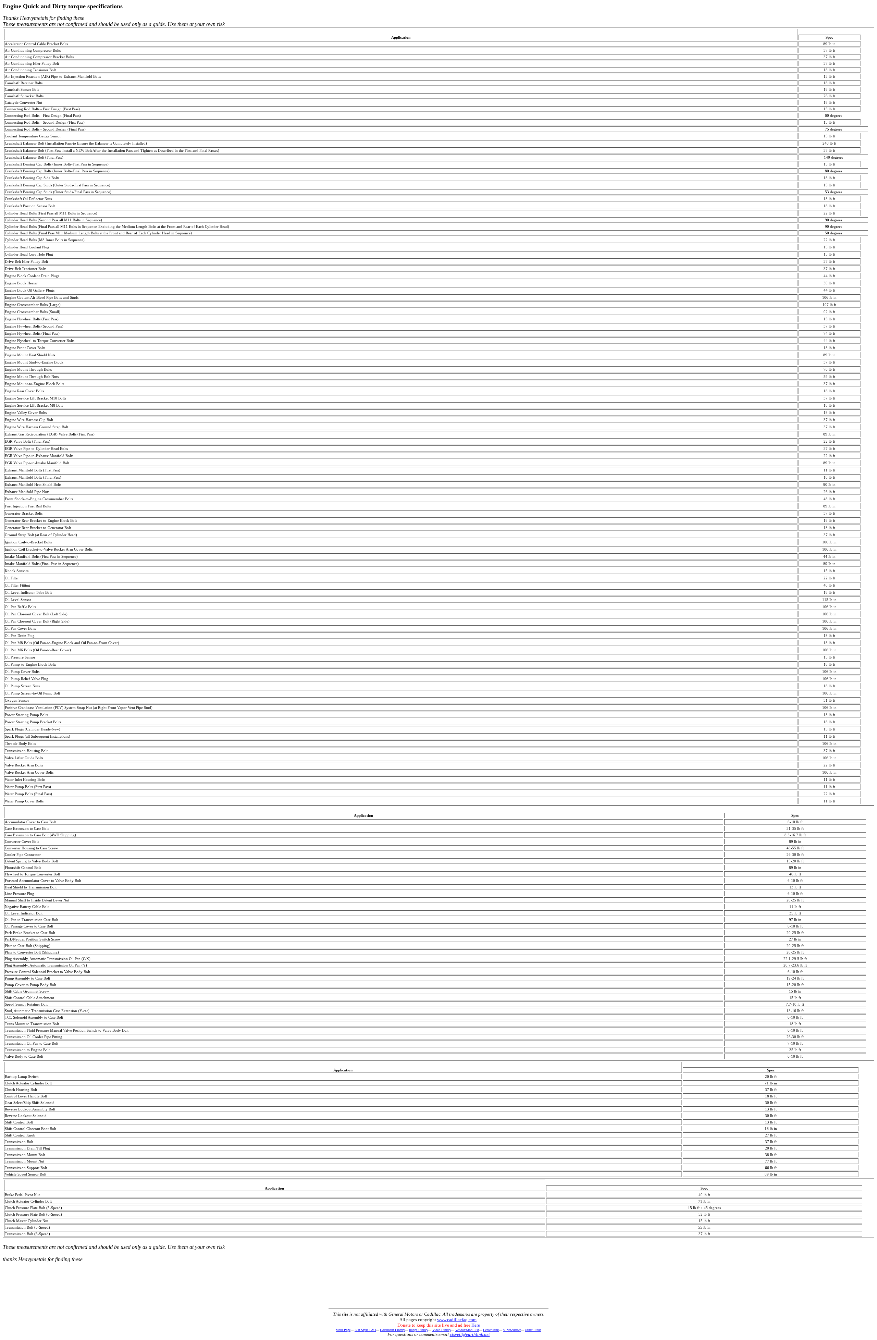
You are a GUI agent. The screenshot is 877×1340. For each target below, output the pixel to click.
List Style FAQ (365, 1330)
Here (475, 1325)
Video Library (441, 1330)
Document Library (392, 1330)
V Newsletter (512, 1330)
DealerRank (491, 1330)
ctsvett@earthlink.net (470, 1334)
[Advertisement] (438, 1290)
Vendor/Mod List (467, 1330)
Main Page (343, 1330)
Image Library (418, 1330)
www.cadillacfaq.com (457, 1319)
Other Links (533, 1330)
